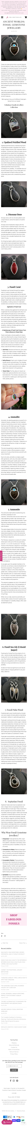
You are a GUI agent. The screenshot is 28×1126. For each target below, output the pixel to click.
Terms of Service (14, 1052)
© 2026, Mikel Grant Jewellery (8, 1110)
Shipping (14, 1043)
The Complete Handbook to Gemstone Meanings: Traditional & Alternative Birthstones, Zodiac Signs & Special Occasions (13, 1019)
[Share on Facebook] (2, 936)
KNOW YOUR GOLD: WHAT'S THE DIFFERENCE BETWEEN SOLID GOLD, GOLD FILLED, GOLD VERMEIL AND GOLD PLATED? (14, 962)
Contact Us (14, 1047)
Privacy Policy (14, 1054)
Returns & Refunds (14, 1045)
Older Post (5, 943)
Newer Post (22, 943)
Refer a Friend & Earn (14, 1049)
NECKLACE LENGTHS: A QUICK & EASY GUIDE (13, 1027)
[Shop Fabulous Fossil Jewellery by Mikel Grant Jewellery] (14, 925)
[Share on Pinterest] (5, 936)
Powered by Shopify (21, 1110)
